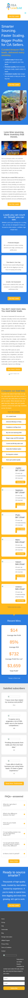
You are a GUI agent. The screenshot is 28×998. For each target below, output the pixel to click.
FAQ (2, 926)
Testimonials (4, 929)
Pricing (3, 922)
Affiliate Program (5, 940)
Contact (3, 951)
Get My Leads (14, 16)
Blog (2, 933)
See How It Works (14, 369)
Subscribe (20, 482)
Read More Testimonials (14, 783)
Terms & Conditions (6, 947)
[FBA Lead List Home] (14, 10)
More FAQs (14, 861)
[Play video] (14, 148)
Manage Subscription (6, 936)
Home (3, 919)
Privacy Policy (5, 944)
